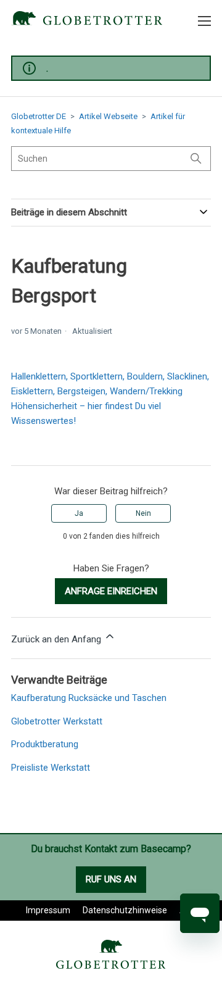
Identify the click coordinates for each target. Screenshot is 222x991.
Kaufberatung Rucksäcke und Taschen (88, 697)
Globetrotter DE (38, 116)
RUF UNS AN (111, 879)
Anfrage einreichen (111, 591)
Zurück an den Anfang (57, 639)
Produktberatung (44, 744)
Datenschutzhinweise (125, 910)
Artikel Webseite (108, 116)
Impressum (48, 910)
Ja (79, 513)
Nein (143, 513)
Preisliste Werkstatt (50, 767)
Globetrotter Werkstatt (56, 721)
